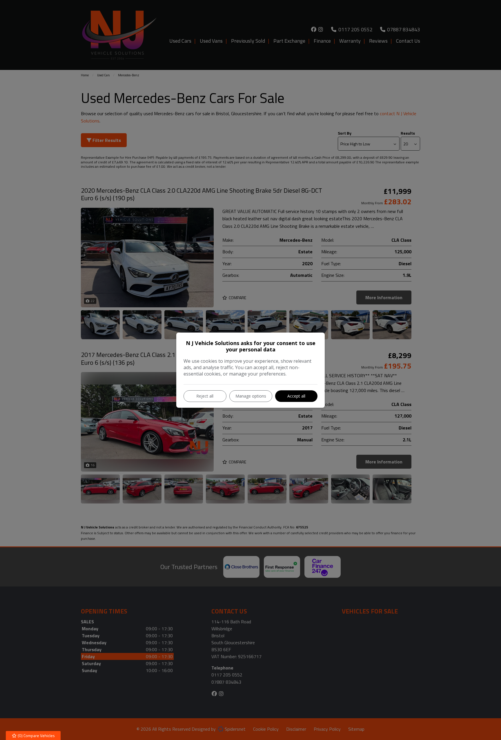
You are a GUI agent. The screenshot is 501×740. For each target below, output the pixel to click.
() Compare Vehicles (36, 735)
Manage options (250, 396)
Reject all (204, 396)
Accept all (296, 396)
